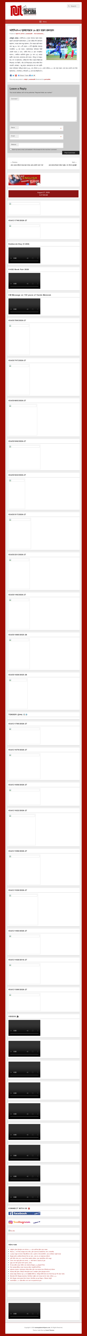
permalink (47, 79)
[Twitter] (13, 75)
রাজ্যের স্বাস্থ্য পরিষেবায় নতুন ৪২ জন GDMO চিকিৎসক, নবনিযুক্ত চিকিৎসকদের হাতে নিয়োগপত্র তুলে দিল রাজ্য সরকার (37, 1274)
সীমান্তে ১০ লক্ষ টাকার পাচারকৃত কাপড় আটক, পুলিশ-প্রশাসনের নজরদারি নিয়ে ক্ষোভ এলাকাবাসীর (32, 1252)
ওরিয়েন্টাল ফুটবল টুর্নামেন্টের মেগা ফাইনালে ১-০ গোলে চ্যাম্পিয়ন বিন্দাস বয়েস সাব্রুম (28, 1249)
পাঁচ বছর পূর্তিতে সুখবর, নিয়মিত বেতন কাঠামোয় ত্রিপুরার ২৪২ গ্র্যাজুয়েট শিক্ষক (27, 1265)
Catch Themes (49, 1330)
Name (13, 127)
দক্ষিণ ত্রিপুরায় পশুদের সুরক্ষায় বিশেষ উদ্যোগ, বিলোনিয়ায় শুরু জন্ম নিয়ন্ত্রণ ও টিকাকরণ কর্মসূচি (31, 1278)
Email (13, 136)
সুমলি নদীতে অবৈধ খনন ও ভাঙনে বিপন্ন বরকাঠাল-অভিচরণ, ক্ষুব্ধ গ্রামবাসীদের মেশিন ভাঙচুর (30, 1258)
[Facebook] (11, 75)
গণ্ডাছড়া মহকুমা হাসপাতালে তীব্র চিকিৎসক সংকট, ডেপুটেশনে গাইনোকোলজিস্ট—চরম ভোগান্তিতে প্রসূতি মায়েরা (35, 1254)
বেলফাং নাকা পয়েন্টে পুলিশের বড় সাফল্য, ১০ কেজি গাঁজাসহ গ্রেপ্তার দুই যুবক (27, 1260)
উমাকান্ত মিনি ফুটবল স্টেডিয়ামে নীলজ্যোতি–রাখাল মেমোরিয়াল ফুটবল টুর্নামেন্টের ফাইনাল (30, 1272)
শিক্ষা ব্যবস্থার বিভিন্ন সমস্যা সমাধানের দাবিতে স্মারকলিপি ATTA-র (25, 1267)
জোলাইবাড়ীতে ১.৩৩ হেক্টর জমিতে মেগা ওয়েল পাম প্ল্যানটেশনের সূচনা (25, 1280)
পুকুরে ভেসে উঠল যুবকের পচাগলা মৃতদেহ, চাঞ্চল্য (21, 1263)
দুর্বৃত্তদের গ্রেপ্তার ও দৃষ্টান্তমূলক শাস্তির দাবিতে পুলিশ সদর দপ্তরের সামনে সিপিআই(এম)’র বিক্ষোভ (32, 1269)
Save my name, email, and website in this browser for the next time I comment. (34, 149)
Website (13, 144)
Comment (14, 99)
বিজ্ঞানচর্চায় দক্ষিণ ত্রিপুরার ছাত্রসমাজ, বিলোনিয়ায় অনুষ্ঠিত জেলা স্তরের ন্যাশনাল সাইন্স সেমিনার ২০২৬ (33, 1276)
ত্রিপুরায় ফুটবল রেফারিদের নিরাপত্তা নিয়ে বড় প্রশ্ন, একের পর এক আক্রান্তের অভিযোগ (30, 1256)
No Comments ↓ (39, 34)
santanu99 (29, 34)
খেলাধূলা (25, 79)
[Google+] (16, 75)
